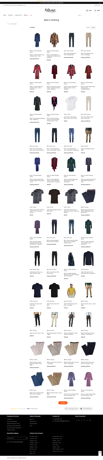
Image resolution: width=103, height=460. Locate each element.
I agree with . (16, 441)
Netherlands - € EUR (57, 436)
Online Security (33, 423)
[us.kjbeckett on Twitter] (79, 420)
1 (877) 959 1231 (6, 5)
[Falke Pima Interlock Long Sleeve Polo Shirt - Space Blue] (88, 258)
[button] (26, 438)
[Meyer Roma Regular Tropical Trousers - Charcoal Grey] (88, 319)
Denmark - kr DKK (34, 442)
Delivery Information (12, 421)
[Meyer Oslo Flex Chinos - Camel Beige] (88, 290)
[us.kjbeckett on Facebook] (76, 420)
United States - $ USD (58, 451)
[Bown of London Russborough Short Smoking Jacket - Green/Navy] (71, 164)
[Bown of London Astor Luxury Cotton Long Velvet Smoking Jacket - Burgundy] (54, 71)
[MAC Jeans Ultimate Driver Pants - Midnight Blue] (71, 39)
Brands (26, 15)
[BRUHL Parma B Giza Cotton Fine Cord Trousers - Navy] (88, 348)
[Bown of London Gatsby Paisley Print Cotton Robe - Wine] (88, 379)
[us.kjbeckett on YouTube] (90, 420)
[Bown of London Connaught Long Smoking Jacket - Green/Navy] (88, 226)
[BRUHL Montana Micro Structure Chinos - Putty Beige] (71, 348)
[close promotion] (100, 3)
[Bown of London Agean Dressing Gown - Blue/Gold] (37, 103)
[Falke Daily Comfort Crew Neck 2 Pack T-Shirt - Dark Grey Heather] (37, 196)
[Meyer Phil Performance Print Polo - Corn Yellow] (71, 290)
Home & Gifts (18, 15)
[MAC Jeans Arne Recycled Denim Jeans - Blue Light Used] (37, 135)
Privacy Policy (33, 421)
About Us (32, 419)
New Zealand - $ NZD (57, 438)
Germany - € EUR (33, 446)
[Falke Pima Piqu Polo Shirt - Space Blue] (37, 290)
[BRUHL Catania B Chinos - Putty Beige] (54, 379)
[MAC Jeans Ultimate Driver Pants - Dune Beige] (88, 39)
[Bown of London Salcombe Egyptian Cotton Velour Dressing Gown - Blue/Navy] (71, 258)
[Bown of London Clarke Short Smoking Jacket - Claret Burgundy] (71, 71)
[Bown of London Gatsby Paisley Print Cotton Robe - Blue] (71, 379)
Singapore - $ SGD (57, 442)
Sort (93, 27)
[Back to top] (100, 455)
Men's (4, 15)
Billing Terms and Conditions (14, 427)
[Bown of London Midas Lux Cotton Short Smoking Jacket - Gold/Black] (54, 39)
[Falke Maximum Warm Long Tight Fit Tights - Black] (37, 258)
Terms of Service (11, 429)
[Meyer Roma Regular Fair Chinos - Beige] (54, 319)
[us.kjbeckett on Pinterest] (82, 420)
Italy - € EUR (32, 451)
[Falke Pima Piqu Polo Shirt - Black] (54, 290)
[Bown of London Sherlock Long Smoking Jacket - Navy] (37, 39)
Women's (10, 15)
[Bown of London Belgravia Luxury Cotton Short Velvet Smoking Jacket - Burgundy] (54, 164)
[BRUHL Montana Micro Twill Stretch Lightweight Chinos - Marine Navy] (88, 196)
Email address (11, 438)
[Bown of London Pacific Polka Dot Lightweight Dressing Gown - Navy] (37, 164)
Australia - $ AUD (34, 436)
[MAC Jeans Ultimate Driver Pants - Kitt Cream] (88, 103)
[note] (51, 1)
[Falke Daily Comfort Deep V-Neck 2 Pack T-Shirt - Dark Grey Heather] (71, 196)
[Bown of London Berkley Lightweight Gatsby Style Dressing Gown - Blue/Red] (37, 226)
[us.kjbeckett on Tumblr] (87, 420)
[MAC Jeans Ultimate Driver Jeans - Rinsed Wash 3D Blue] (54, 135)
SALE (31, 15)
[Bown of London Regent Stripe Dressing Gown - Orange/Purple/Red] (88, 71)
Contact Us (10, 419)
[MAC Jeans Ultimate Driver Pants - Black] (54, 258)
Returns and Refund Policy (13, 423)
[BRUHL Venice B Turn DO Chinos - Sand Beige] (54, 348)
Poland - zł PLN (56, 440)
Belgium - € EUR (33, 438)
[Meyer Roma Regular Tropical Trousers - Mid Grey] (71, 319)
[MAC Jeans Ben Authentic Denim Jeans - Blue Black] (54, 226)
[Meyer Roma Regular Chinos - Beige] (88, 135)
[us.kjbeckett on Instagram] (84, 420)
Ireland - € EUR (33, 449)
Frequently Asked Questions (14, 425)
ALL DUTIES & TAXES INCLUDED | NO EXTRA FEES (51, 2)
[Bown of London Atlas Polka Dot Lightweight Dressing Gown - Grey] (88, 164)
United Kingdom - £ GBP (58, 449)
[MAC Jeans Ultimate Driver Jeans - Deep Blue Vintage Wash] (71, 135)
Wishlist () (97, 5)
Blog (31, 425)
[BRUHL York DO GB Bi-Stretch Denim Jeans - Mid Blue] (37, 379)
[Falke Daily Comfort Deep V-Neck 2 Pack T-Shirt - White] (71, 103)
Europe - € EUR (33, 444)
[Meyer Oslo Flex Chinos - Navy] (37, 319)
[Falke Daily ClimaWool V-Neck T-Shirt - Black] (54, 196)
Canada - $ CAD (33, 440)
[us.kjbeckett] (50, 10)
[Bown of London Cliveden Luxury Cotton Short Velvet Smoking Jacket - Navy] (54, 103)
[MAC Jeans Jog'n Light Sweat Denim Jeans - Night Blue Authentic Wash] (71, 226)
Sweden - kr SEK (56, 446)
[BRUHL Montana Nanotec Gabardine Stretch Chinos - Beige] (37, 348)
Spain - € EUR (55, 444)
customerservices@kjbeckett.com (18, 5)
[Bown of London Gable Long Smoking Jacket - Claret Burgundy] (37, 71)
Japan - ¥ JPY (33, 453)
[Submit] (99, 15)
